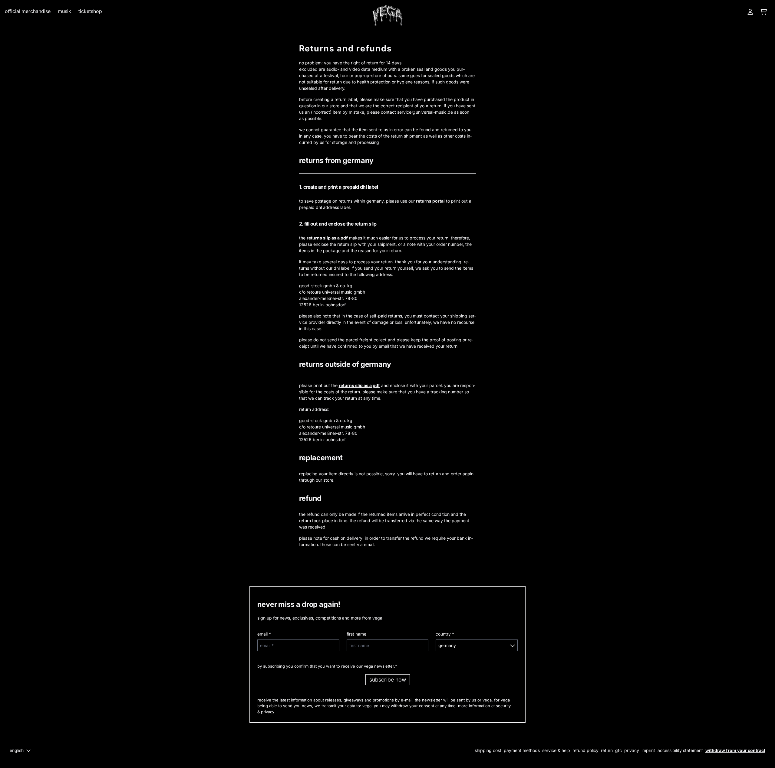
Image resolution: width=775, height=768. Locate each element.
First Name (356, 633)
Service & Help (556, 750)
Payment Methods (522, 750)
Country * (445, 633)
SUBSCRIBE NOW (387, 679)
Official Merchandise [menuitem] (28, 11)
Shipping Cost (488, 750)
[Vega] (387, 15)
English (17, 750)
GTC (618, 750)
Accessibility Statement (680, 750)
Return (607, 750)
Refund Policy (585, 750)
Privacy (631, 750)
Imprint (648, 750)
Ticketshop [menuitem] (90, 11)
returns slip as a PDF (327, 237)
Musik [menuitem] (64, 11)
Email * (264, 633)
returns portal (430, 200)
